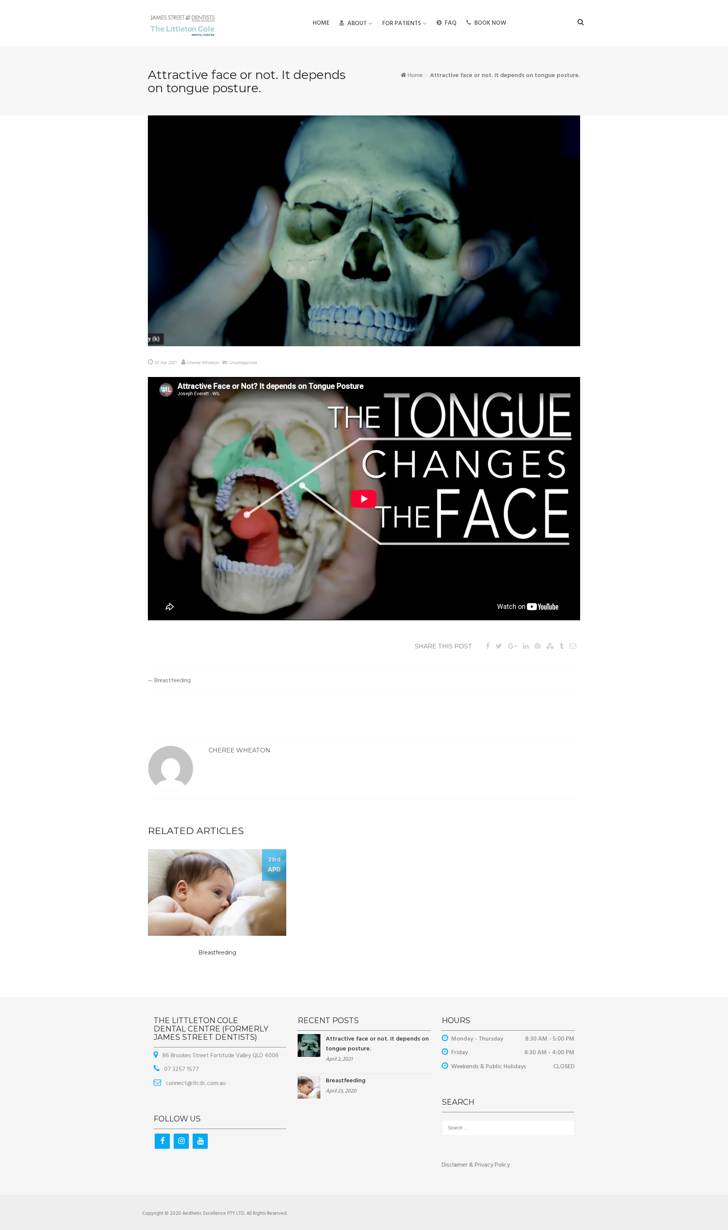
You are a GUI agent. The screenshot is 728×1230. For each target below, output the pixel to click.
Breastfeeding (172, 681)
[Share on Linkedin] (526, 646)
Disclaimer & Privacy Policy (476, 1165)
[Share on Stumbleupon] (550, 646)
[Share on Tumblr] (561, 646)
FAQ (451, 23)
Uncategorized (243, 363)
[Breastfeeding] (309, 1087)
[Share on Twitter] (499, 646)
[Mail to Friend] (573, 646)
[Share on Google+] (512, 646)
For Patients (401, 23)
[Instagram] (181, 1141)
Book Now (490, 23)
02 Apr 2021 (166, 363)
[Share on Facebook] (488, 646)
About (357, 23)
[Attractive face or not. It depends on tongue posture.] (309, 1045)
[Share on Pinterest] (537, 646)
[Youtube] (200, 1141)
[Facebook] (162, 1141)
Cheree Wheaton (203, 363)
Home (321, 23)
